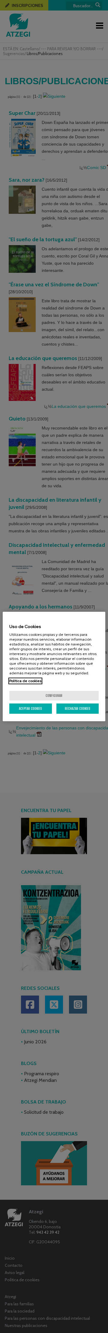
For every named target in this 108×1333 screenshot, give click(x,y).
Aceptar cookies (30, 708)
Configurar (54, 695)
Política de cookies (25, 681)
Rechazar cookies (77, 708)
